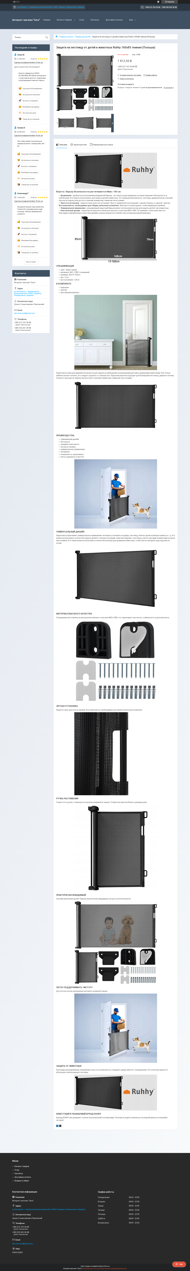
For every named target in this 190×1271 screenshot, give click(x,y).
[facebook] (57, 1126)
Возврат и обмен (22, 1181)
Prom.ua (106, 1266)
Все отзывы (31, 262)
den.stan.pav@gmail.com (24, 313)
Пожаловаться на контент (92, 1268)
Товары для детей (82, 37)
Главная (46, 20)
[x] (60, 1126)
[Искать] (47, 37)
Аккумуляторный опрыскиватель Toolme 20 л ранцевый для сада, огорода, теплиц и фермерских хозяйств (30, 210)
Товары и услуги (66, 37)
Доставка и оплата (114, 20)
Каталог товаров (64, 20)
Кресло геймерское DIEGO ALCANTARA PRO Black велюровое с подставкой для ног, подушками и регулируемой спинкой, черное (32, 76)
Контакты (95, 20)
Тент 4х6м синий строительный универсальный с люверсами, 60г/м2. (31, 143)
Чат (181, 1264)
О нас (81, 20)
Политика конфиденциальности (115, 1268)
